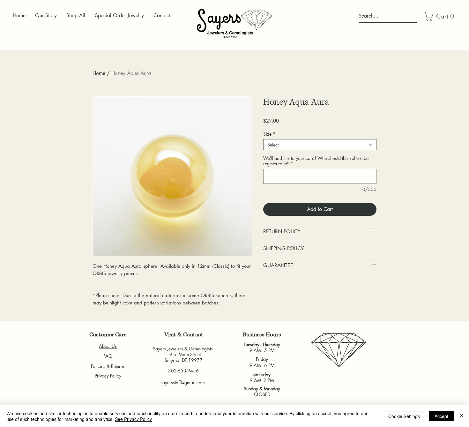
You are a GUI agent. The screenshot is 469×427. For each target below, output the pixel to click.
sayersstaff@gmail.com (182, 382)
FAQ (107, 356)
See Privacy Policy (133, 419)
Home (99, 73)
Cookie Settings (404, 416)
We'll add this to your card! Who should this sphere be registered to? (315, 160)
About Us (108, 346)
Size (269, 134)
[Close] (461, 416)
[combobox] (319, 144)
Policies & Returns (108, 366)
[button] (439, 16)
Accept (441, 416)
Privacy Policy (108, 376)
